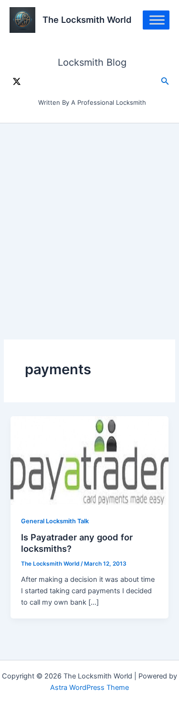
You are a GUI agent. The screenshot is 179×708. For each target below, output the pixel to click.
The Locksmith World (87, 19)
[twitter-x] (17, 81)
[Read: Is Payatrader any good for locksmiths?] (89, 460)
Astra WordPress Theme (89, 687)
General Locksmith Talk (55, 521)
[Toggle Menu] (157, 19)
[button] (165, 81)
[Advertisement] (89, 217)
